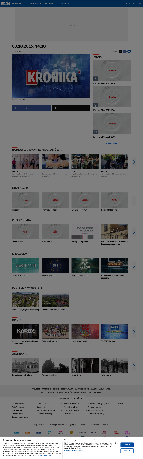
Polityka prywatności (45, 455)
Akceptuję (127, 444)
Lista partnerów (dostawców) (73, 450)
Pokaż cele (127, 450)
